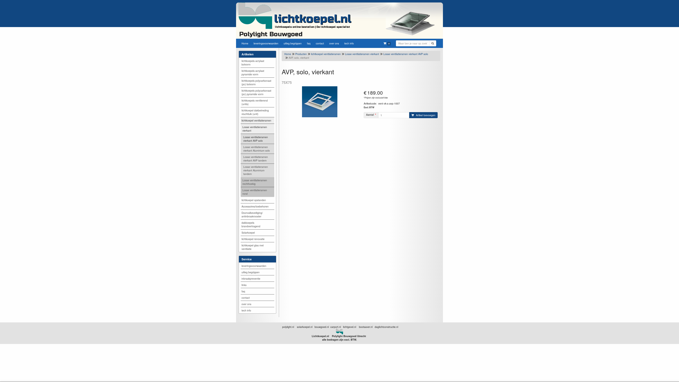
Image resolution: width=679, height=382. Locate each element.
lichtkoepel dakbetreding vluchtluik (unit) (255, 112)
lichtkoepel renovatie (253, 239)
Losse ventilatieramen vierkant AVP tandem (255, 158)
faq (243, 291)
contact (246, 297)
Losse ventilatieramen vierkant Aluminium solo (256, 148)
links (244, 285)
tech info (246, 310)
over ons (246, 304)
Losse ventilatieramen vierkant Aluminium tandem (255, 170)
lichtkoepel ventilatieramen (256, 120)
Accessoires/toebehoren (255, 206)
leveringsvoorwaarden (254, 266)
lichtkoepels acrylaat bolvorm (253, 62)
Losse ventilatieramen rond (254, 191)
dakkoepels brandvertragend (251, 224)
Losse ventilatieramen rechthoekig (254, 182)
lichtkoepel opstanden (254, 200)
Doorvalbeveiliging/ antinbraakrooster (252, 214)
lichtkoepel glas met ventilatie (253, 247)
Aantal (370, 114)
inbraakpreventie (251, 278)
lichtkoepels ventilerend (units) (255, 102)
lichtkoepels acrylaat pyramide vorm (253, 72)
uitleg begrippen (251, 272)
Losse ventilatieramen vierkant (254, 128)
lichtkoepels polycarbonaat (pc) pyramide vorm (256, 92)
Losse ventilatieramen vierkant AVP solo (255, 138)
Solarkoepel (248, 232)
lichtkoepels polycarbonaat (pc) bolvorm (256, 82)
